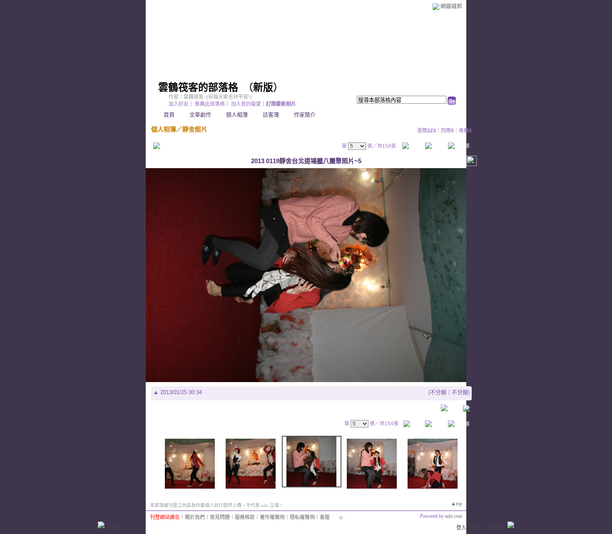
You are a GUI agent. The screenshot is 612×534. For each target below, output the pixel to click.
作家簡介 (305, 115)
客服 (325, 517)
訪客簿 (271, 115)
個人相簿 (237, 115)
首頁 (169, 115)
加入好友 (179, 104)
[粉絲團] (101, 525)
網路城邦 (451, 6)
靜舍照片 (194, 129)
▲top (456, 504)
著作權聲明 (272, 517)
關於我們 (195, 517)
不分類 (438, 392)
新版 (263, 87)
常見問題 (220, 517)
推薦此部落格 (210, 104)
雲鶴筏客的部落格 (198, 87)
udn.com (453, 516)
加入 (475, 528)
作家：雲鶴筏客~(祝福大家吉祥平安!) (210, 97)
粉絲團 (114, 528)
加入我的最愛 (246, 104)
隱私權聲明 (302, 517)
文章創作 (200, 115)
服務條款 (245, 517)
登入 (461, 528)
